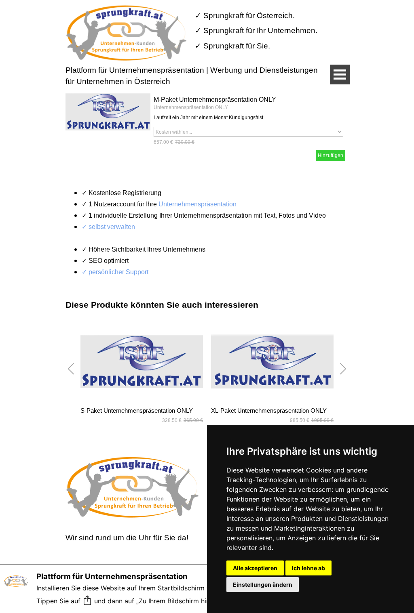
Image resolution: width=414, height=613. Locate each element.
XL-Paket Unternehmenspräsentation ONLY (269, 410)
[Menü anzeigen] (340, 74)
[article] (207, 128)
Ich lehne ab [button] (308, 568)
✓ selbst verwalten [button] (108, 226)
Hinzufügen (330, 155)
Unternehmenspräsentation (197, 204)
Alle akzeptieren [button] (255, 568)
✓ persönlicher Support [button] (115, 272)
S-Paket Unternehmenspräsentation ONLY (136, 410)
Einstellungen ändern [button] (262, 584)
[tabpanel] (259, 30)
